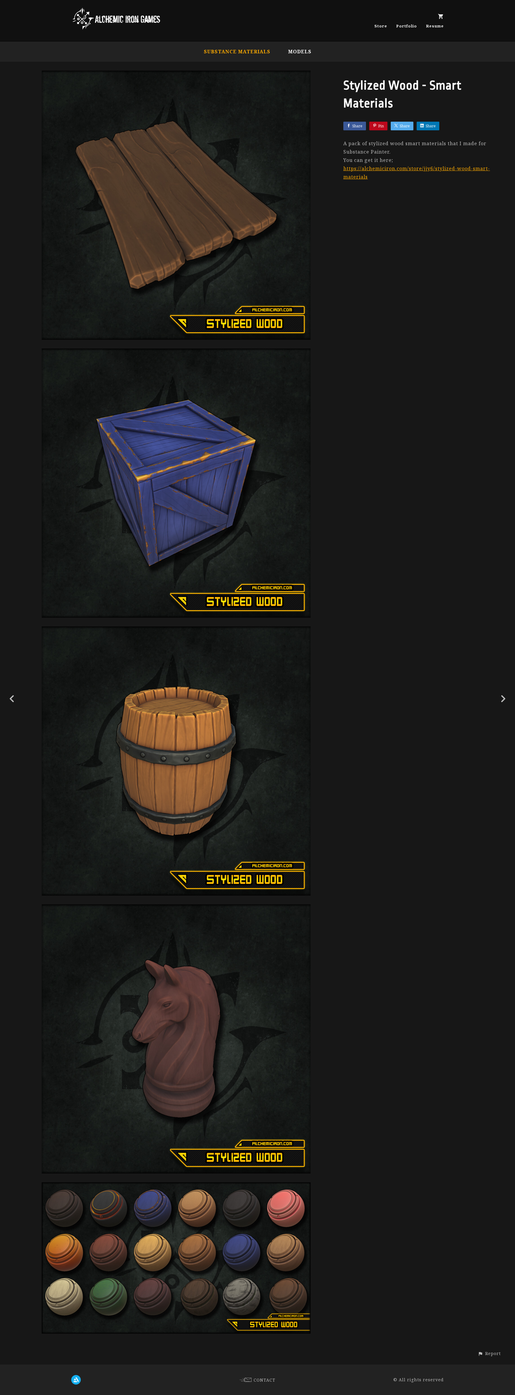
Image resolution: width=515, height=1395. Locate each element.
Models (299, 51)
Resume (435, 26)
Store (380, 26)
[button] (489, 1353)
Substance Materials (237, 51)
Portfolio (406, 26)
